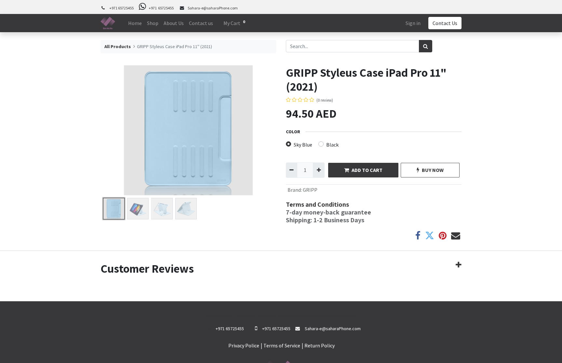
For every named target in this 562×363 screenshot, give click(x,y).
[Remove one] (291, 169)
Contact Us (445, 23)
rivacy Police (245, 345)
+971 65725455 (121, 8)
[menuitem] (135, 23)
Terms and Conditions (317, 204)
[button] (113, 130)
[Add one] (318, 169)
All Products (117, 46)
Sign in (413, 23)
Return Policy (319, 345)
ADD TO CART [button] (367, 170)
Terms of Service (281, 345)
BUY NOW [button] (433, 170)
